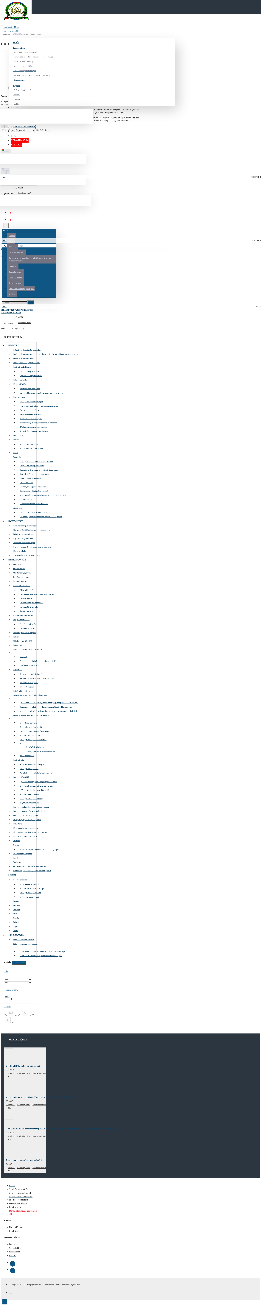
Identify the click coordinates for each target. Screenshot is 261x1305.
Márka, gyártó (11, 990)
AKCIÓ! (16, 42)
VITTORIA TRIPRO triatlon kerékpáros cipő (23, 1066)
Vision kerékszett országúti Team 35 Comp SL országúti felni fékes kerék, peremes (40, 1097)
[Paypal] (10, 1292)
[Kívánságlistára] (4, 188)
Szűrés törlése (20, 962)
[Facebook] (12, 1264)
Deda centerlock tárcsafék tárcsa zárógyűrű (24, 1160)
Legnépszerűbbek (18, 1040)
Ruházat (16, 86)
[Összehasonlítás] (13, 188)
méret (8, 1006)
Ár (6, 971)
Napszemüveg (19, 48)
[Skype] (12, 1270)
